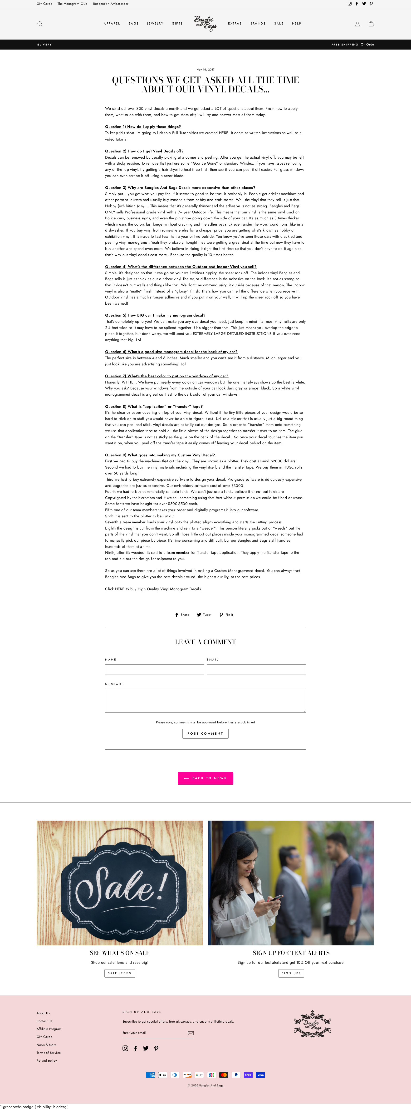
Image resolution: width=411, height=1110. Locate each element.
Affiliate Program (49, 1028)
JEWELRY (155, 23)
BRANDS (258, 23)
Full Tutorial (182, 133)
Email (213, 659)
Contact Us (44, 1021)
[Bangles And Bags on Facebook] (135, 1048)
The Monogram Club (72, 3)
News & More (46, 1044)
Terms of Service (49, 1052)
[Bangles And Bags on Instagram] (125, 1048)
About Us (43, 1013)
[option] (205, 44)
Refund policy (47, 1060)
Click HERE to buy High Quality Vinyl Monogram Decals (153, 589)
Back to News (209, 778)
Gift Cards (44, 3)
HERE (224, 133)
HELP (296, 23)
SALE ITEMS (120, 973)
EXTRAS (235, 23)
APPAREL (112, 23)
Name (111, 659)
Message (114, 684)
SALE (279, 23)
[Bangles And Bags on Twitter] (146, 1048)
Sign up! (291, 973)
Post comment (205, 733)
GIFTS (177, 23)
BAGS (134, 23)
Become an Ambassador (111, 3)
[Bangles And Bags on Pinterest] (156, 1048)
